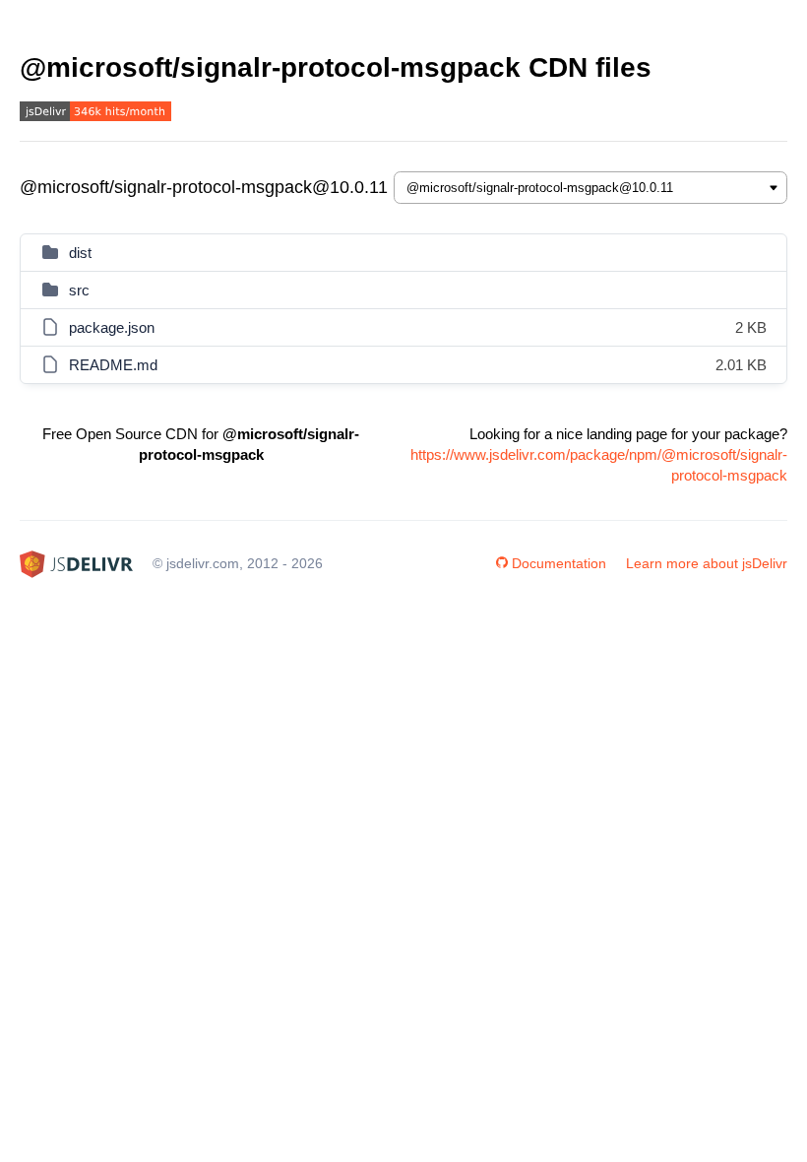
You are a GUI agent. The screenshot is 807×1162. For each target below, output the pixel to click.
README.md (113, 364)
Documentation (559, 563)
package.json (112, 327)
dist (80, 252)
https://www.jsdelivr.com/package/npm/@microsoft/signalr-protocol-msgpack (598, 465)
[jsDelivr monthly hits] (95, 113)
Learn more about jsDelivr (706, 563)
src (79, 290)
